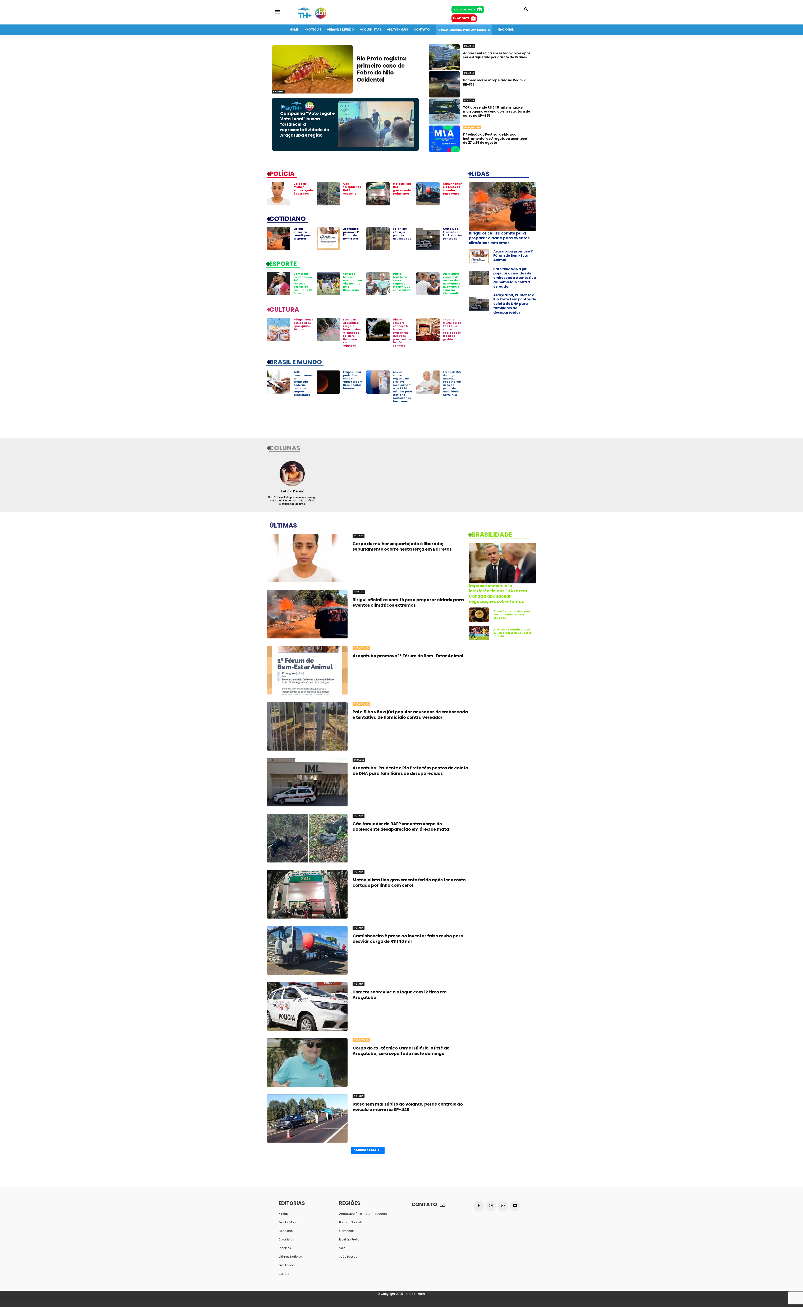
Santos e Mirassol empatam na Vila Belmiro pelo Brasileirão (352, 282)
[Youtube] (515, 1206)
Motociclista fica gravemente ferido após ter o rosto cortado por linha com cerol (402, 195)
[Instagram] (491, 1206)
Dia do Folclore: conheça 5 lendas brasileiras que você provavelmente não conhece (402, 332)
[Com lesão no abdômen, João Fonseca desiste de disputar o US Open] (278, 283)
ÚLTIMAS (283, 525)
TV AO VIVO (461, 18)
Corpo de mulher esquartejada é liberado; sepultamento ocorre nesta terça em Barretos (303, 195)
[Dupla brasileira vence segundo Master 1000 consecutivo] (378, 283)
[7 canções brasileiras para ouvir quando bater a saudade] (479, 614)
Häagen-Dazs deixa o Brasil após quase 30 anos (303, 324)
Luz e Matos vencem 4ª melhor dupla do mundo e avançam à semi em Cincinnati (452, 283)
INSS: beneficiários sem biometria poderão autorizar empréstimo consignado (302, 383)
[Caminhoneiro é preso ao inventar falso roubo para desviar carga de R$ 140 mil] (428, 193)
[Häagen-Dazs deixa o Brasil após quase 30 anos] (278, 329)
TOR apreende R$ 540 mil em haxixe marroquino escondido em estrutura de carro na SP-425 (496, 111)
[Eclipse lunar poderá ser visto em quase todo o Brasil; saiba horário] (328, 382)
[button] (526, 9)
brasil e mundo (295, 362)
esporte (283, 263)
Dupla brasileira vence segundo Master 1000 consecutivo (402, 282)
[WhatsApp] (503, 1206)
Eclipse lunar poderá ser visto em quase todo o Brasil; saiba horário (352, 380)
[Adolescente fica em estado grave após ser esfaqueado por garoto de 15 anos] (444, 57)
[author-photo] (292, 473)
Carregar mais (366, 1150)
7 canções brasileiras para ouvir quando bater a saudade (512, 615)
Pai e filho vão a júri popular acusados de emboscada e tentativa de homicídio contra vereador (514, 278)
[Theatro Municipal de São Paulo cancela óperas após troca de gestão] (428, 329)
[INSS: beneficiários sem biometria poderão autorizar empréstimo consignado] (278, 382)
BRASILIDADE (491, 534)
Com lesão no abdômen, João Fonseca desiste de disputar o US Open (302, 283)
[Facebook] (479, 1206)
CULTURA (284, 309)
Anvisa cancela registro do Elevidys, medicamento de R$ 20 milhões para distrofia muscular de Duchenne (402, 386)
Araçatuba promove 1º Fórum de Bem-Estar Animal (351, 235)
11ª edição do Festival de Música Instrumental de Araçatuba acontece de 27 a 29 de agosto (495, 138)
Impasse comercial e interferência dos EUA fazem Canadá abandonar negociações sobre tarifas (498, 593)
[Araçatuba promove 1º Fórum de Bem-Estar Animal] (328, 238)
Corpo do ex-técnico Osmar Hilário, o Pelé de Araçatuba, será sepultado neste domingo (401, 1050)
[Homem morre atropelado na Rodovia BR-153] (444, 84)
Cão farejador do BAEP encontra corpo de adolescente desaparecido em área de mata (401, 826)
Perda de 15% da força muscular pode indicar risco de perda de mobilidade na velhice (452, 383)
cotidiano (287, 218)
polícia (282, 173)
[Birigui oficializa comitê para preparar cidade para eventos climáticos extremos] (278, 238)
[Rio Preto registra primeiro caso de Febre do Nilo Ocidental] (312, 69)
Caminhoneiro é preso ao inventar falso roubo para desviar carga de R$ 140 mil (452, 193)
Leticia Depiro (292, 491)
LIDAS (480, 173)
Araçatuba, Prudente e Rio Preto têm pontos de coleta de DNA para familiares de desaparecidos (514, 304)
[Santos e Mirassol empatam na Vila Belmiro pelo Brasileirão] (328, 283)
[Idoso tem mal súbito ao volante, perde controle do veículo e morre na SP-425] (307, 1118)
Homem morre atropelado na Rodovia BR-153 (495, 82)
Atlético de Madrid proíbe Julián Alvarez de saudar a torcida (512, 633)
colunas (284, 448)
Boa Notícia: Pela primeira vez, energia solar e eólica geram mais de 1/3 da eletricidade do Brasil (292, 500)
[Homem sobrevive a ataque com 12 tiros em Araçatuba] (307, 1006)
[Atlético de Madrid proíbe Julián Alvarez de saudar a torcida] (479, 633)
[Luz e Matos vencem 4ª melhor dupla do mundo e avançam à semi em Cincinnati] (428, 283)
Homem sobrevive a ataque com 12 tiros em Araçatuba (400, 994)
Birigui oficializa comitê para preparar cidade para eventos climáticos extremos (302, 240)
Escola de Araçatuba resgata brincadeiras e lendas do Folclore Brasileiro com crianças (352, 332)
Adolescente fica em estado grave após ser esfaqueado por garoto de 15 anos (497, 55)
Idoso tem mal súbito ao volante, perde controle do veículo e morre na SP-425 (408, 1106)
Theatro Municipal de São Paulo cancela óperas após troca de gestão (452, 329)
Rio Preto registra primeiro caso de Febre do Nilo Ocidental (381, 69)
